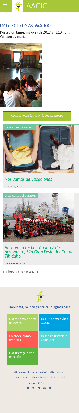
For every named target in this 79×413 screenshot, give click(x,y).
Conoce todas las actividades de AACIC (37, 115)
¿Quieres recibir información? (30, 372)
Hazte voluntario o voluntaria (54, 338)
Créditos (42, 383)
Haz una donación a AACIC (54, 321)
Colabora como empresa (20, 338)
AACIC (36, 5)
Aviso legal (21, 377)
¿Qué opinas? (57, 372)
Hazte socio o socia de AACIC (22, 321)
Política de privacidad (43, 377)
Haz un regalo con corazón (22, 355)
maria (21, 36)
